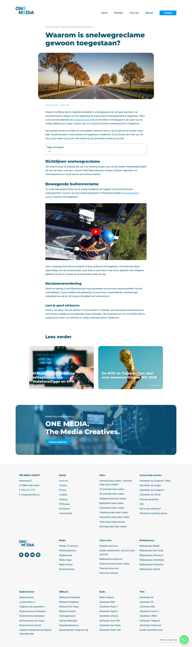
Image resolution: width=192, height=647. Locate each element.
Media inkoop (66, 564)
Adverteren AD (147, 597)
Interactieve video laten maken (114, 517)
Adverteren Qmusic (108, 616)
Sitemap (63, 499)
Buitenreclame (26, 597)
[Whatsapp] (184, 639)
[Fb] (21, 555)
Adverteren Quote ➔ (149, 611)
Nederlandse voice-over (110, 559)
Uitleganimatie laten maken (113, 498)
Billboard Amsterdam (69, 597)
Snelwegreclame (67, 616)
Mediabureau (65, 555)
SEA (142, 504)
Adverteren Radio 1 (108, 606)
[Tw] (27, 555)
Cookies (63, 494)
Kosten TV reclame (68, 546)
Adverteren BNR (107, 602)
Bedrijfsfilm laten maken (111, 503)
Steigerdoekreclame (69, 625)
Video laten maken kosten (112, 522)
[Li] (38, 555)
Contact (168, 13)
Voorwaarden (65, 513)
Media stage (65, 560)
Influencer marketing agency (154, 513)
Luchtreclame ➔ (27, 602)
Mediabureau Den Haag (151, 550)
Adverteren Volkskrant (150, 625)
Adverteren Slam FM (109, 620)
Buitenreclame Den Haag (31, 620)
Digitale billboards (68, 620)
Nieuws (149, 13)
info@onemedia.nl (30, 494)
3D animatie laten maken (111, 493)
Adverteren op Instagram (152, 490)
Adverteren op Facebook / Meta (155, 480)
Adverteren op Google (150, 485)
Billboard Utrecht (67, 611)
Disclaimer (64, 508)
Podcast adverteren (149, 499)
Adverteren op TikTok (150, 494)
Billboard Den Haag (68, 606)
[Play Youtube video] (96, 231)
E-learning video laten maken (113, 512)
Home (104, 13)
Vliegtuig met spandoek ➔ (32, 606)
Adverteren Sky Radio (109, 625)
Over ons (134, 13)
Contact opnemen (58, 442)
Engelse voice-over (108, 546)
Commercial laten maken (111, 508)
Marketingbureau (67, 550)
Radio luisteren (106, 597)
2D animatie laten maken (111, 489)
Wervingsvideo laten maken (113, 526)
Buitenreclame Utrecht (30, 625)
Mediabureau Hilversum (151, 555)
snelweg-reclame (82, 119)
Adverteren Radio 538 (110, 630)
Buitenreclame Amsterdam (32, 611)
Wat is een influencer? (150, 508)
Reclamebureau (67, 569)
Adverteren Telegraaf (150, 620)
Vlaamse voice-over (109, 568)
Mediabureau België (149, 546)
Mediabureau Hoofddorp (152, 560)
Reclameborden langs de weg (73, 630)
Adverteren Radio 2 (108, 611)
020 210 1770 (28, 490)
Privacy (62, 490)
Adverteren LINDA (148, 616)
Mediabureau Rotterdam (152, 564)
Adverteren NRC (147, 606)
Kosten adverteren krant (151, 630)
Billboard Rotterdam (69, 602)
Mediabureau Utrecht (150, 569)
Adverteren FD (146, 602)
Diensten (118, 13)
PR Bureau (64, 504)
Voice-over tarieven (108, 573)
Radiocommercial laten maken (114, 563)
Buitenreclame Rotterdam (32, 616)
